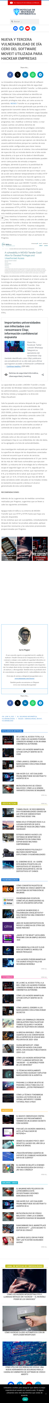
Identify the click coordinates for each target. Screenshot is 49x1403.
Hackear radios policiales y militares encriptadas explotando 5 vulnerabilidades (30, 852)
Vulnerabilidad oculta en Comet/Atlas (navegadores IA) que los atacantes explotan (30, 900)
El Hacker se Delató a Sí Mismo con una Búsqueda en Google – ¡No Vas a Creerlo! (30, 1167)
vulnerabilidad (7, 721)
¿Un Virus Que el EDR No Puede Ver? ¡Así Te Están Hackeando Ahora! (29, 1240)
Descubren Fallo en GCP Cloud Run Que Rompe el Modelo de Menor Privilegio (30, 949)
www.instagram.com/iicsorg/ (25, 678)
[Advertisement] (24, 593)
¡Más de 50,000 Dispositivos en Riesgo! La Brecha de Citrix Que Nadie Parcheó (30, 925)
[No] (46, 1393)
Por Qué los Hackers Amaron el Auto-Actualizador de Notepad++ (31, 1131)
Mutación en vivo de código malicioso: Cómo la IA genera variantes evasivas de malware (30, 788)
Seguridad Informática (28, 716)
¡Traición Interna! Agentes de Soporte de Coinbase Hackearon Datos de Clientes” (31, 1155)
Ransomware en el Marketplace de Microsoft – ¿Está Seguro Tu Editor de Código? (31, 1227)
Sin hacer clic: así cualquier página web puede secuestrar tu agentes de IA (31, 776)
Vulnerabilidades (8, 719)
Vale (25, 1399)
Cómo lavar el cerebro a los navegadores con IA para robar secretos (31, 764)
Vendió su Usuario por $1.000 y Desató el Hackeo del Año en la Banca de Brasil (30, 1143)
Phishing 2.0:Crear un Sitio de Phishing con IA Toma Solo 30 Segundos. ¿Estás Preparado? (30, 1085)
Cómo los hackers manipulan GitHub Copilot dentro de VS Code (30, 751)
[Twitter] (24, 691)
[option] (9, 549)
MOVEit (14, 103)
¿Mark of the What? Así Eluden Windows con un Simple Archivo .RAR (31, 937)
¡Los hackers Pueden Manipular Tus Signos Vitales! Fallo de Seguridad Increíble (31, 961)
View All (44, 795)
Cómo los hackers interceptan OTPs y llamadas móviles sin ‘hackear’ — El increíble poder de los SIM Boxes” (25, 1296)
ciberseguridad (30, 719)
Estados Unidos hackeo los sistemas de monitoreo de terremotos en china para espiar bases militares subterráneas (29, 839)
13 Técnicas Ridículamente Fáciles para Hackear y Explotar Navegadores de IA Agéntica (31, 1072)
